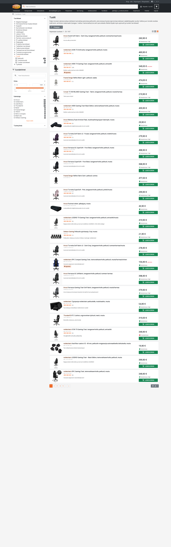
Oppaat (156, 11)
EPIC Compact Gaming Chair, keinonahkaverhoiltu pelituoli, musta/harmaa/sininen (95, 260)
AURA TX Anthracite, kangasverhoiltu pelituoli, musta (85, 50)
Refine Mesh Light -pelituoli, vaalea (80, 78)
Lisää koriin (148, 45)
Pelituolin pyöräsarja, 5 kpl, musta (80, 232)
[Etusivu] (16, 6)
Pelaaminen (68, 11)
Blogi (127, 1)
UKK (131, 1)
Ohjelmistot (136, 11)
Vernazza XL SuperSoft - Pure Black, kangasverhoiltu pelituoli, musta (89, 148)
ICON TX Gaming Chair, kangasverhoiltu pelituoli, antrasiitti (88, 329)
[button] (152, 1)
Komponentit (28, 11)
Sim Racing (80, 11)
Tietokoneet (16, 11)
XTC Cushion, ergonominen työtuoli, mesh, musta (84, 315)
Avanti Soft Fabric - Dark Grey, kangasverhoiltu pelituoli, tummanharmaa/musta (92, 36)
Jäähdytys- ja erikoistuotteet (120, 11)
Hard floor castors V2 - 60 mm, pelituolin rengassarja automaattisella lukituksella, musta (97, 343)
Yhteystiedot (145, 1)
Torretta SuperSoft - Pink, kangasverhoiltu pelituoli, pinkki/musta (88, 190)
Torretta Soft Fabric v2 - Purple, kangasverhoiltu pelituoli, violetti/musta (90, 134)
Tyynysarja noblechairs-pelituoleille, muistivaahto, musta (87, 301)
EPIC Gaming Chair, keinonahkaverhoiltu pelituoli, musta (87, 371)
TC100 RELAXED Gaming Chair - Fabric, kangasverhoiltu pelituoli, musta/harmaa (93, 92)
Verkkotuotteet (92, 11)
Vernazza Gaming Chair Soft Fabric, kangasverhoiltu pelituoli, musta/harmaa (91, 287)
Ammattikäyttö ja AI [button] (55, 11)
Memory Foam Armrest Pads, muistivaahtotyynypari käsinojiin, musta (89, 120)
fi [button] (157, 1)
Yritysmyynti (137, 1)
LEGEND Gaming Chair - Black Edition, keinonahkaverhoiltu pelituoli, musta (93, 357)
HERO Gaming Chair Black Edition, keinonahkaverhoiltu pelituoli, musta (91, 106)
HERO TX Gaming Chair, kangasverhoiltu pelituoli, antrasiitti (88, 64)
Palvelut (147, 11)
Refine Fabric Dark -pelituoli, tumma (80, 176)
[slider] (15, 88)
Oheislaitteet (40, 11)
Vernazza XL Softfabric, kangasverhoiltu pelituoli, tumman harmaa (88, 274)
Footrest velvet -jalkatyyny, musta (77, 204)
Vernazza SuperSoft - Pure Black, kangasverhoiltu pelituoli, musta (88, 162)
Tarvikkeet (104, 11)
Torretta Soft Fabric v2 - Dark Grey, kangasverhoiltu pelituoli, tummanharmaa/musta (94, 246)
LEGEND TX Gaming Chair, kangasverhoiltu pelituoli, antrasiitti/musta (91, 218)
